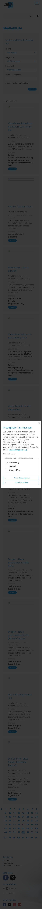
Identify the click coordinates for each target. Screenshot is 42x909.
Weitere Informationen (9, 454)
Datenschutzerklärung (18, 450)
